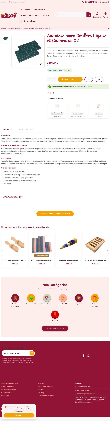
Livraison (4, 2)
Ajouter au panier (72, 79)
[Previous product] (107, 29)
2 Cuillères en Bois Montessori (15, 260)
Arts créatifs (7, 392)
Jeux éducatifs (8, 386)
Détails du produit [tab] (25, 129)
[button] (3, 251)
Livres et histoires (9, 389)
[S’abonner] (32, 353)
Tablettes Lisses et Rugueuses (95, 260)
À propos (42, 392)
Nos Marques (13, 2)
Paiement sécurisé (46, 395)
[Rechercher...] (88, 14)
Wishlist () (105, 2)
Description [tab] (7, 129)
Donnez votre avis (56, 99)
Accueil (22, 2)
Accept (19, 415)
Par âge (5, 395)
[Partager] (47, 93)
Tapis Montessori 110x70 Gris (41, 260)
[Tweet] (50, 93)
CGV (41, 389)
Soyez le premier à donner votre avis (55, 213)
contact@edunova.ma (86, 394)
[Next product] (108, 29)
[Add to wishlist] (88, 79)
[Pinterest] (53, 93)
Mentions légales (46, 386)
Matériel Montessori (10, 383)
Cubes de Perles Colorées (68, 260)
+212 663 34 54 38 (84, 390)
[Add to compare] (99, 79)
